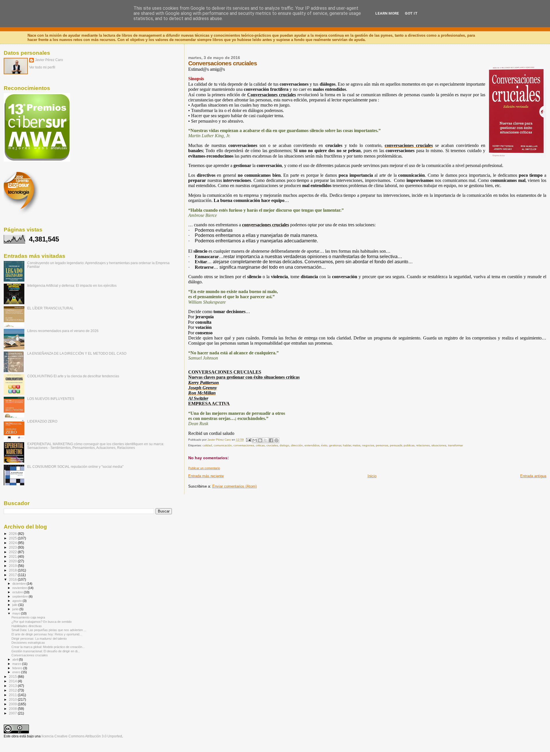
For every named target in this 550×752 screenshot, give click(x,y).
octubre (18, 592)
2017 (13, 575)
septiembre (20, 596)
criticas (260, 445)
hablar (347, 445)
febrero (17, 668)
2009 (13, 704)
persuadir (396, 445)
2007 (13, 713)
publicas (409, 445)
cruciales (272, 445)
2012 (13, 690)
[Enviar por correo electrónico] (255, 440)
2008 (13, 708)
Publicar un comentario (204, 468)
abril (15, 659)
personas (382, 445)
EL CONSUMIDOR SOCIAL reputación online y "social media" (75, 466)
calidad (207, 445)
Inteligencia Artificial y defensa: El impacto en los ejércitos (72, 285)
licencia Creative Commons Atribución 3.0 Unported (82, 736)
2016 (13, 579)
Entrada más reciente (206, 476)
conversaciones (243, 445)
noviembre (20, 588)
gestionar (335, 445)
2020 (13, 561)
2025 (13, 538)
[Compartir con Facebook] (271, 440)
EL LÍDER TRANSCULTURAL (50, 308)
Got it (411, 13)
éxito (324, 445)
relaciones (423, 445)
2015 (13, 676)
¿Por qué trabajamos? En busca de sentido (41, 621)
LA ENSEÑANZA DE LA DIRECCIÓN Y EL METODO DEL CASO (76, 353)
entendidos (312, 445)
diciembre (19, 583)
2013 (13, 686)
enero (16, 672)
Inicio (372, 476)
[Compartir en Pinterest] (276, 440)
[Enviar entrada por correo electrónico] (248, 439)
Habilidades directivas (26, 626)
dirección (297, 445)
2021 (13, 556)
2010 (13, 699)
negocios (368, 445)
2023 (13, 547)
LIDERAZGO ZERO (42, 421)
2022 (13, 552)
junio (15, 609)
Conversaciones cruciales (29, 655)
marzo (17, 663)
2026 (13, 533)
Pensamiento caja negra (28, 617)
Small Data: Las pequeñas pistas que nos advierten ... (48, 630)
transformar (455, 445)
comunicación (223, 445)
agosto (17, 600)
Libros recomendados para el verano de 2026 (63, 331)
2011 (13, 695)
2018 (13, 570)
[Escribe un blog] (260, 440)
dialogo (284, 445)
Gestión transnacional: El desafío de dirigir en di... (45, 651)
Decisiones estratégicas (28, 642)
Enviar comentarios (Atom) (234, 486)
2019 (13, 566)
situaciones (438, 445)
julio (15, 604)
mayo (16, 613)
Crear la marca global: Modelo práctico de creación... (48, 647)
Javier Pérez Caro (49, 60)
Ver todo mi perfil (42, 67)
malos (356, 445)
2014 (13, 681)
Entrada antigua (533, 476)
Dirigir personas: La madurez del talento (39, 638)
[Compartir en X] (265, 440)
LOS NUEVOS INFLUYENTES (50, 398)
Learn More (387, 13)
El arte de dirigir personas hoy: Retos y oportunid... (46, 634)
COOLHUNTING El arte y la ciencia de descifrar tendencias (73, 376)
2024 (13, 543)
